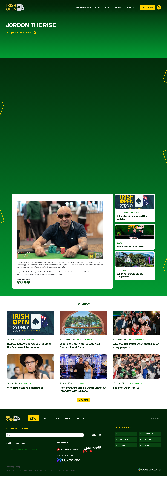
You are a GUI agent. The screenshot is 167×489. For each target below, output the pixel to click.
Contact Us (154, 418)
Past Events (33, 418)
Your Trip (67, 418)
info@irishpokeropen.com (17, 443)
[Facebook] (18, 282)
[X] (21, 282)
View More (83, 400)
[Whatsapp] (28, 282)
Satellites (81, 418)
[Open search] (159, 7)
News (56, 418)
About (46, 418)
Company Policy (13, 466)
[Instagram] (25, 282)
